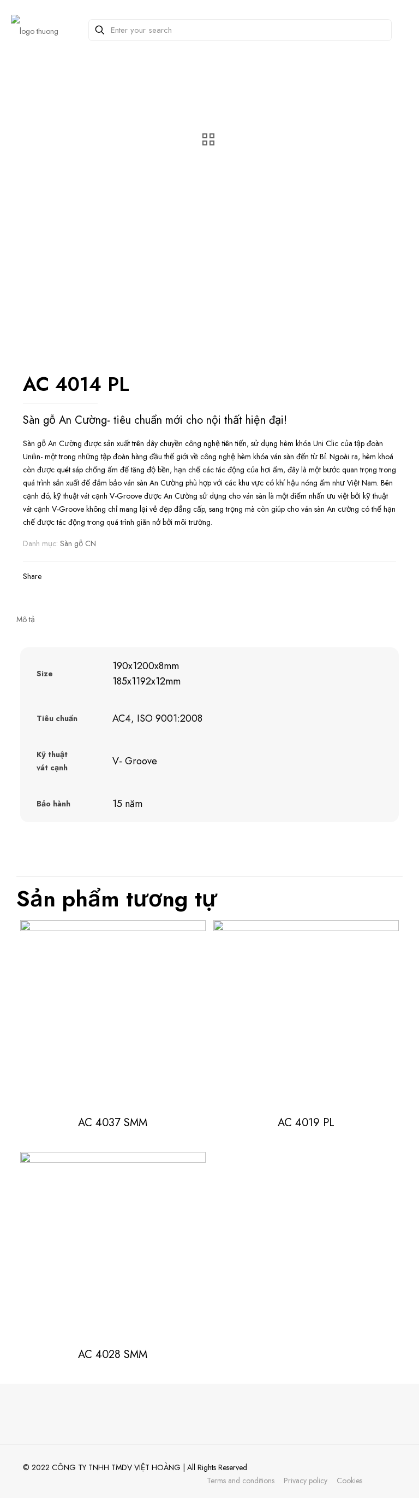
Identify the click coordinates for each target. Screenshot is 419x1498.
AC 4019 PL (306, 1123)
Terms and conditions (240, 1480)
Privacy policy (305, 1480)
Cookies (349, 1480)
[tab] (209, 619)
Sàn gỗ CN (78, 543)
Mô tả (25, 619)
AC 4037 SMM (112, 1123)
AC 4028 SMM (112, 1354)
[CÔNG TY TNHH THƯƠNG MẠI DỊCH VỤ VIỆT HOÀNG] (34, 30)
